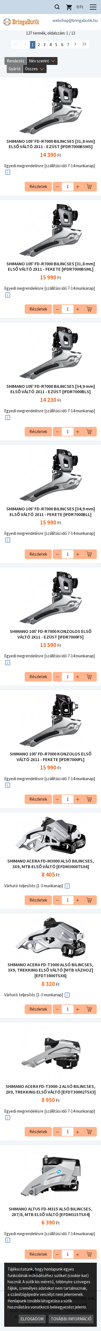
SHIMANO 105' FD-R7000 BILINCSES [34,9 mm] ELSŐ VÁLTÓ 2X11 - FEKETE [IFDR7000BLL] (50, 511)
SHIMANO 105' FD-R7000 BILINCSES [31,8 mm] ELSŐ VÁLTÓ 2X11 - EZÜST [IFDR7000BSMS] (50, 144)
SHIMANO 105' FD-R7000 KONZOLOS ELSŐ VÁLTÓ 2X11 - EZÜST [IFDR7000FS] (50, 634)
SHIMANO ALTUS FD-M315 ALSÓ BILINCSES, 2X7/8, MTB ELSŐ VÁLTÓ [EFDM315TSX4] (50, 1211)
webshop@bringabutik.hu (75, 20)
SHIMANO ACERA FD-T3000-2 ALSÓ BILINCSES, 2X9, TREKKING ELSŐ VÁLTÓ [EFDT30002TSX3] (51, 1089)
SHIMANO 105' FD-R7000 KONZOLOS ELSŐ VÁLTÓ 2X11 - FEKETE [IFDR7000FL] (50, 756)
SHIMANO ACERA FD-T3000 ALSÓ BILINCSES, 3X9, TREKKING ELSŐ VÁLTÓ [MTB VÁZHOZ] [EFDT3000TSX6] (50, 970)
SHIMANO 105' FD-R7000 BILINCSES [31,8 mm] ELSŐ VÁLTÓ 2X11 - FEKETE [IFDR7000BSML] (50, 266)
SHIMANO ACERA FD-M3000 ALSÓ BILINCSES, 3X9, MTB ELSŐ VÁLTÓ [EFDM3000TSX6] (50, 864)
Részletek (38, 186)
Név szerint (39, 61)
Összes (31, 68)
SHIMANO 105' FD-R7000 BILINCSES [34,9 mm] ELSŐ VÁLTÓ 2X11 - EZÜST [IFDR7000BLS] (50, 389)
